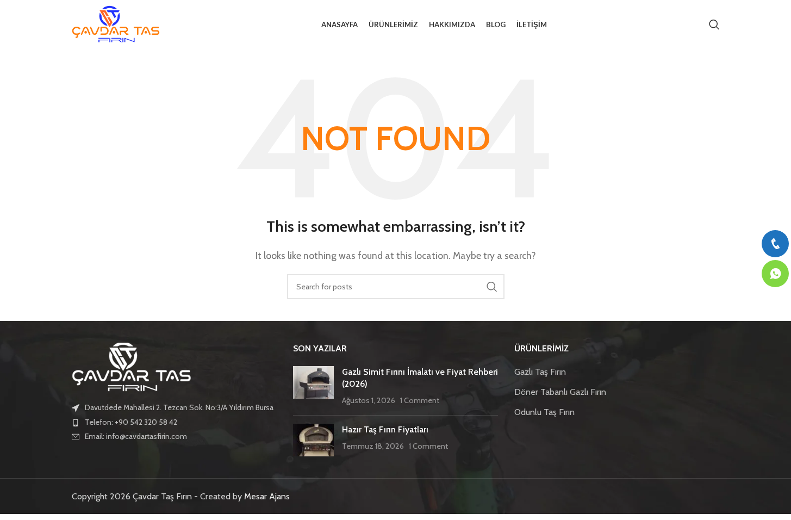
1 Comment (419, 400)
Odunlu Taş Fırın (544, 412)
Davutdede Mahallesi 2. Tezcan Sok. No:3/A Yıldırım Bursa (179, 407)
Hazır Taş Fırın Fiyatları (385, 429)
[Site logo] (116, 23)
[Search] (714, 24)
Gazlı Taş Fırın (540, 372)
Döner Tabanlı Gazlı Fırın (560, 392)
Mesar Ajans (267, 496)
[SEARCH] (492, 286)
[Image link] (131, 366)
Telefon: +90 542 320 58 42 (131, 422)
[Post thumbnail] (313, 386)
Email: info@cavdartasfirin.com (136, 436)
